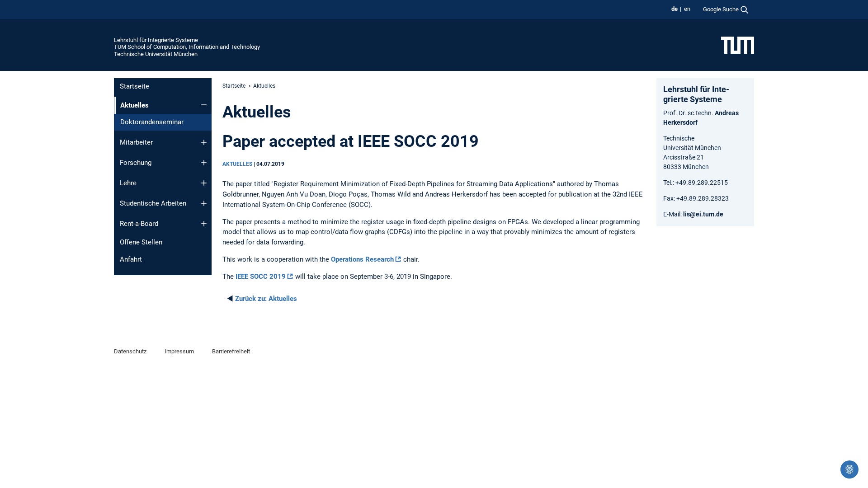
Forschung (135, 163)
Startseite (134, 86)
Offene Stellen (141, 242)
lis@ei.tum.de (703, 214)
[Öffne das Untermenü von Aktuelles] (203, 104)
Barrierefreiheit (231, 351)
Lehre (128, 183)
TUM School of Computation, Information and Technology (187, 46)
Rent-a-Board (139, 224)
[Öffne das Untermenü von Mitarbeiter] (203, 142)
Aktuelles (266, 299)
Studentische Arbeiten (153, 203)
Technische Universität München (156, 54)
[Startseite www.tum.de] (737, 45)
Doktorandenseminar (152, 122)
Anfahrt (131, 259)
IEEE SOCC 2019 (261, 276)
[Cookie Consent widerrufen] (849, 469)
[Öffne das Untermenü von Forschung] (203, 162)
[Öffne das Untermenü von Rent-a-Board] (203, 223)
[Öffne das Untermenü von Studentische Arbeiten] (203, 203)
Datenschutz (130, 351)
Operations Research (362, 259)
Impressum (179, 351)
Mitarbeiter (136, 142)
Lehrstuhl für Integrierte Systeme (156, 40)
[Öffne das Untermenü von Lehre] (203, 183)
